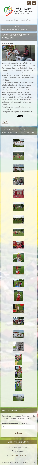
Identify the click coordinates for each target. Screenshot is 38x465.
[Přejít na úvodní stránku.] (18, 9)
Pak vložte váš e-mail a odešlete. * (15, 423)
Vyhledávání (29, 3)
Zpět (5, 122)
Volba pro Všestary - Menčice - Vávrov (14, 27)
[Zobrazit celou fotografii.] (18, 143)
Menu (34, 3)
